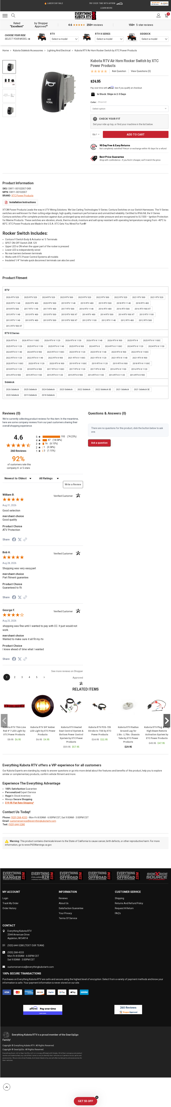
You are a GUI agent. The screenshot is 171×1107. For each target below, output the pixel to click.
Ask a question (99, 442)
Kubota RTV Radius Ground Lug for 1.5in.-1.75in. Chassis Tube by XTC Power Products (128, 734)
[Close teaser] (97, 1097)
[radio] (59, 437)
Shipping (119, 898)
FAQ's (118, 913)
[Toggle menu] (5, 15)
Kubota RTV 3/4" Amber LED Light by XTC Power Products (42, 730)
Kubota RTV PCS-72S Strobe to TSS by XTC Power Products (99, 730)
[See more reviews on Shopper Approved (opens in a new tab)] (25, 539)
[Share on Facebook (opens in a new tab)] (14, 540)
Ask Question (119, 71)
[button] (85, 1101)
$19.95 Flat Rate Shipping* (19, 802)
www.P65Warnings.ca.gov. (38, 844)
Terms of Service (68, 918)
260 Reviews (22, 450)
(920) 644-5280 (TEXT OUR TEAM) (26, 945)
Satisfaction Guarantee (71, 908)
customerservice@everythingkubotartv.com (33, 821)
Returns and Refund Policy (129, 903)
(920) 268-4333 (19, 817)
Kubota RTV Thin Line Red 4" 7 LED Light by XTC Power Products (14, 730)
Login (5, 898)
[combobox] (64, 39)
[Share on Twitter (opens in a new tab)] (20, 539)
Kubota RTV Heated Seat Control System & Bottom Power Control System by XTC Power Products (71, 734)
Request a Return (124, 908)
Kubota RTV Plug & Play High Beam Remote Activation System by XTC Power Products (156, 732)
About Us (63, 903)
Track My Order (11, 903)
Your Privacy (65, 913)
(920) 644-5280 (17, 824)
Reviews (63, 898)
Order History (9, 908)
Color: (99, 102)
